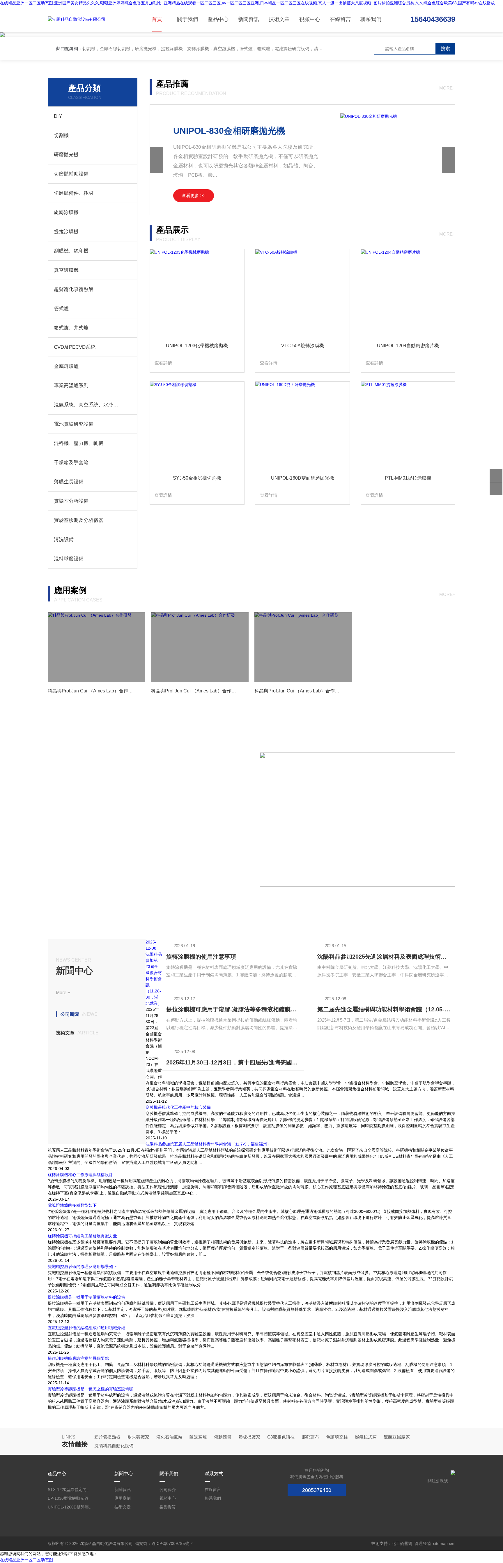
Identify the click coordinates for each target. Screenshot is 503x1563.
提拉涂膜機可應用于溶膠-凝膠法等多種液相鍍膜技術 (233, 1009)
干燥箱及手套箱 (71, 462)
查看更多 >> (194, 195)
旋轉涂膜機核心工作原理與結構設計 (80, 1174)
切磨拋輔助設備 (71, 174)
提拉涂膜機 (66, 231)
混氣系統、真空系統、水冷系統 (86, 405)
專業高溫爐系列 (71, 385)
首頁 (157, 19)
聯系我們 (370, 19)
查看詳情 (163, 362)
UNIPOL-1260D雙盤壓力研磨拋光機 (71, 1507)
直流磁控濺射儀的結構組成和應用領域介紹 (86, 1327)
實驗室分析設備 (71, 501)
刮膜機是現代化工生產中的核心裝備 (178, 1107)
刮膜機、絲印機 (71, 251)
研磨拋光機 (66, 154)
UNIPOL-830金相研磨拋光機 (229, 131)
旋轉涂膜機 (66, 212)
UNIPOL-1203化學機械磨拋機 (197, 345)
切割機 (61, 135)
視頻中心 (309, 19)
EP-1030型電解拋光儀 (68, 1498)
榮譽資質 (168, 1507)
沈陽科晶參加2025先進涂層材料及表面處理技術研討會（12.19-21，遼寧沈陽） (384, 956)
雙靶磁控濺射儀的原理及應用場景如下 (82, 1266)
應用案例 (122, 1498)
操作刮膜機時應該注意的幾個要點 (78, 1358)
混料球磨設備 (69, 559)
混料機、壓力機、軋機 (78, 443)
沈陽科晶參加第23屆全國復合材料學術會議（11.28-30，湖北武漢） (154, 979)
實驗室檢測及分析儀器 (78, 520)
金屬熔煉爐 (66, 366)
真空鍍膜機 (66, 270)
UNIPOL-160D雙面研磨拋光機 (302, 478)
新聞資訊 (248, 19)
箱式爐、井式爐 (71, 328)
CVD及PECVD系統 (74, 347)
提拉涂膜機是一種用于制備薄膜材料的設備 (86, 1297)
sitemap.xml (444, 1543)
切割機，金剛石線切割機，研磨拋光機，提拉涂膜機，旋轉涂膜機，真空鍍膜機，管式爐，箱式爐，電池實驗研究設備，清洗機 (204, 48)
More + (63, 992)
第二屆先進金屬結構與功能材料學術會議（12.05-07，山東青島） (384, 1009)
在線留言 (340, 19)
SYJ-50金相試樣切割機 (197, 478)
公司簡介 (168, 1489)
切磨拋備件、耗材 (73, 193)
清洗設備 (64, 539)
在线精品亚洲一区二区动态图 (26, 1559)
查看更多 (66, 868)
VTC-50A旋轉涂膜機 (302, 345)
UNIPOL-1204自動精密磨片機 (408, 345)
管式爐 (61, 308)
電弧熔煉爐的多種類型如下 (72, 1205)
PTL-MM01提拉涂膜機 (408, 478)
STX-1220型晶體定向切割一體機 (71, 1489)
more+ (447, 87)
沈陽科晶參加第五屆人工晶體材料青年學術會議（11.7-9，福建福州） (208, 1144)
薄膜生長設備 (69, 482)
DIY (58, 116)
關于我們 (187, 19)
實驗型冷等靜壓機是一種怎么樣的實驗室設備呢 (90, 1389)
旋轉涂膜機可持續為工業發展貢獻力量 (82, 1236)
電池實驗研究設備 (73, 424)
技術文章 (279, 19)
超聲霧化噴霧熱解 (73, 289)
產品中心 (218, 19)
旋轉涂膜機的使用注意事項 (201, 956)
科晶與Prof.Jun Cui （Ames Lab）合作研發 (92, 690)
